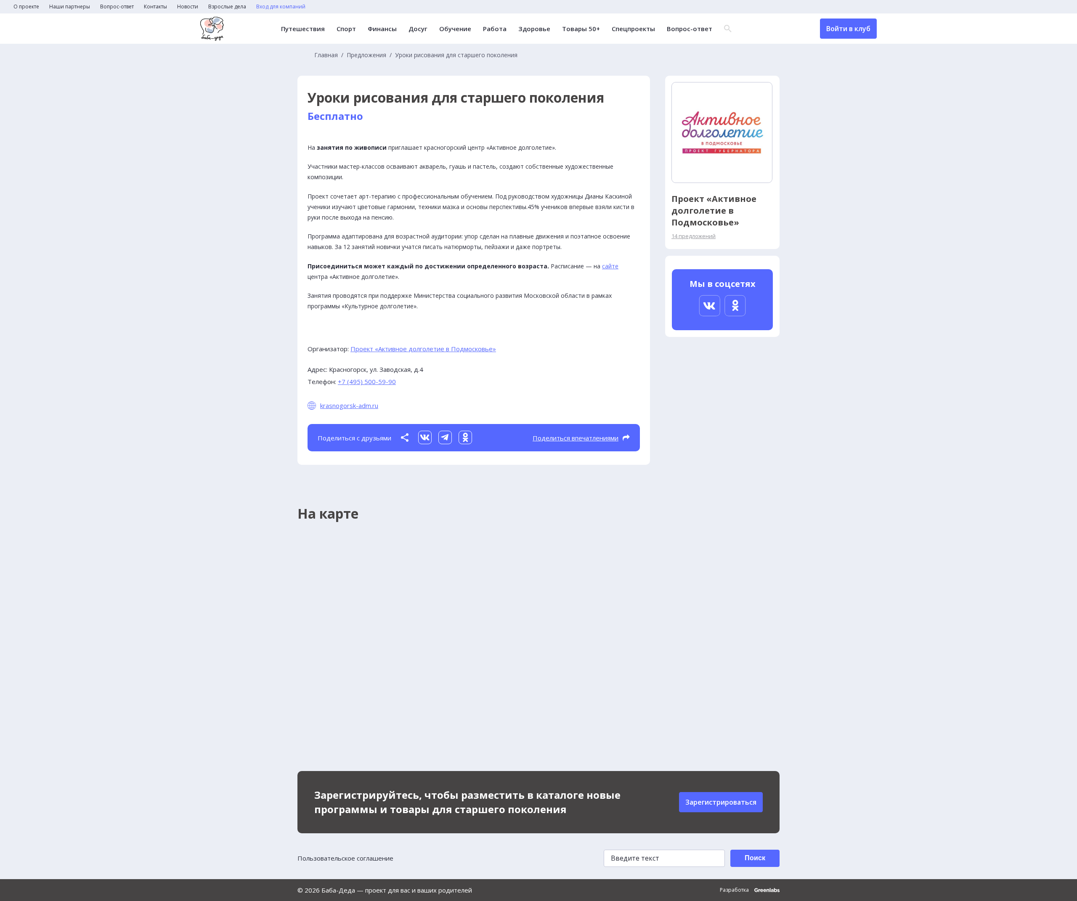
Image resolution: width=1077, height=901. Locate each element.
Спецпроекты (633, 29)
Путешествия (303, 29)
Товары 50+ (581, 29)
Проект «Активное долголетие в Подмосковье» (423, 348)
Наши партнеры (69, 6)
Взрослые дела (227, 6)
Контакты (155, 6)
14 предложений (693, 236)
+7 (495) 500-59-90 (367, 381)
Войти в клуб (848, 28)
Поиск (755, 857)
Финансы (382, 29)
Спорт (346, 29)
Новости (187, 6)
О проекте (26, 6)
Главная (326, 55)
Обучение (455, 29)
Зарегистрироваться (720, 802)
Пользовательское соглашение (345, 858)
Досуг (418, 29)
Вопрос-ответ (117, 6)
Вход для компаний (280, 6)
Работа (495, 29)
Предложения (366, 55)
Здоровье (534, 29)
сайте (610, 266)
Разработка (735, 890)
